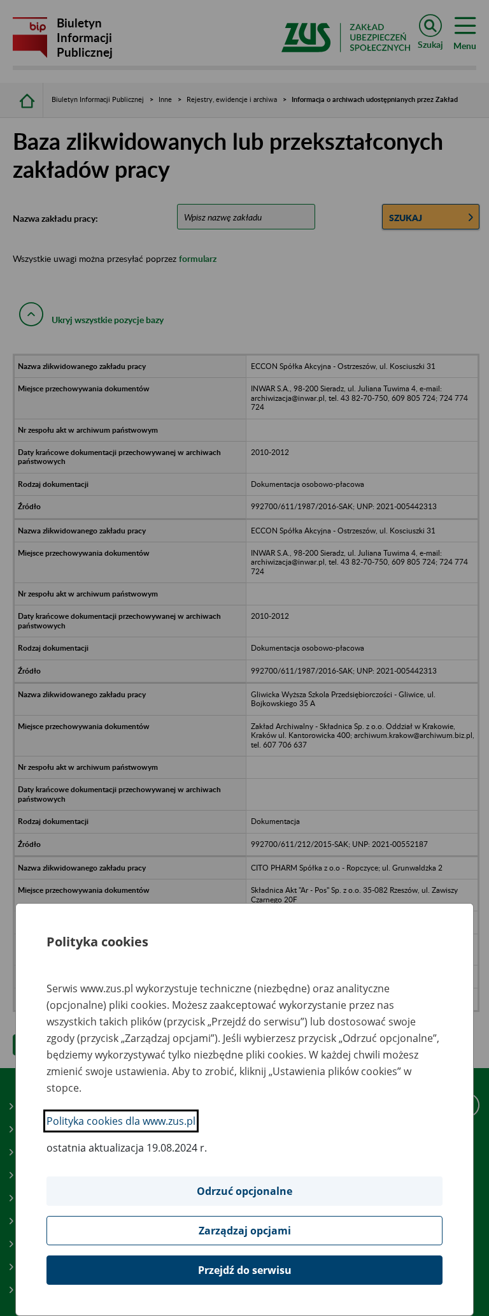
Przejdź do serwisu (245, 1270)
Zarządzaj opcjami (245, 1231)
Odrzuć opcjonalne (244, 1191)
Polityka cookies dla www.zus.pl (120, 1121)
